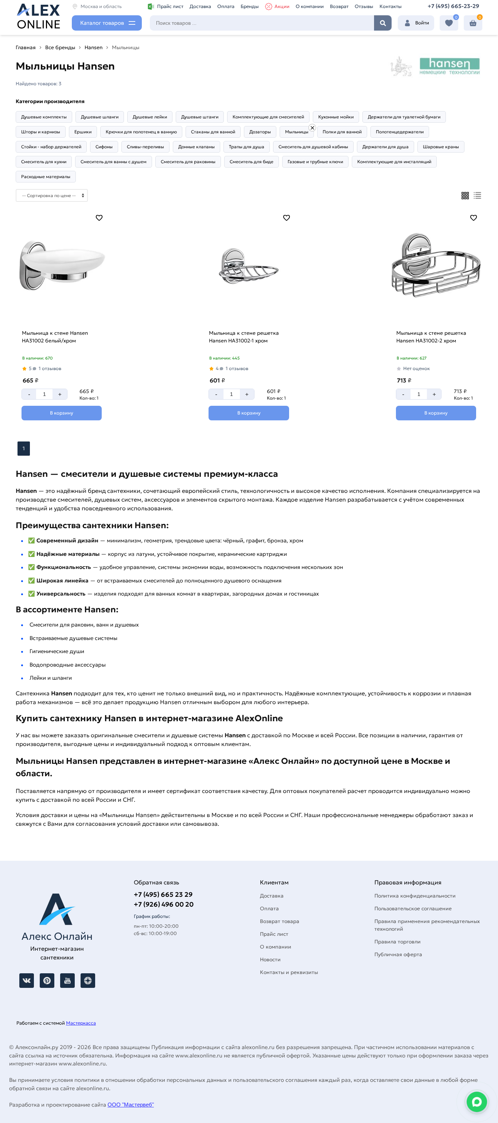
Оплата (225, 6)
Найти (383, 23)
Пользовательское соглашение (413, 908)
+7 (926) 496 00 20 (164, 904)
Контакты (391, 6)
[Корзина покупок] (473, 23)
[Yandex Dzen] (88, 980)
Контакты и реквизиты (289, 972)
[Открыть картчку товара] (61, 267)
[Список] (477, 195)
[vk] (26, 980)
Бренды (250, 6)
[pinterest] (47, 980)
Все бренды (60, 47)
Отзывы (364, 6)
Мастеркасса (81, 1023)
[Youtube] (67, 980)
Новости (270, 959)
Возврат (339, 6)
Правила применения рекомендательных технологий (427, 925)
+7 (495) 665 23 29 (163, 894)
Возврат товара (279, 921)
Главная (26, 47)
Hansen (93, 47)
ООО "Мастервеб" (131, 1105)
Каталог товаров (102, 22)
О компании (310, 6)
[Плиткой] (465, 195)
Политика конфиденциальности (415, 895)
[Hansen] (312, 127)
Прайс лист (170, 6)
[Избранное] (449, 23)
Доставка (200, 6)
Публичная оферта (398, 954)
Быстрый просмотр (61, 316)
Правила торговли (397, 941)
